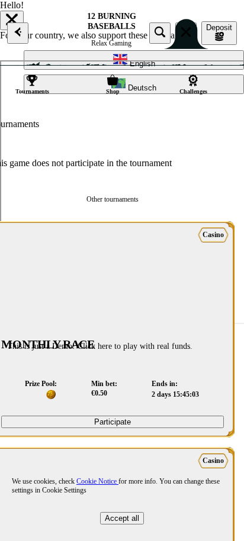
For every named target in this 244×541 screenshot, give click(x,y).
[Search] (160, 33)
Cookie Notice (97, 481)
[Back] (17, 33)
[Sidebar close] (186, 33)
